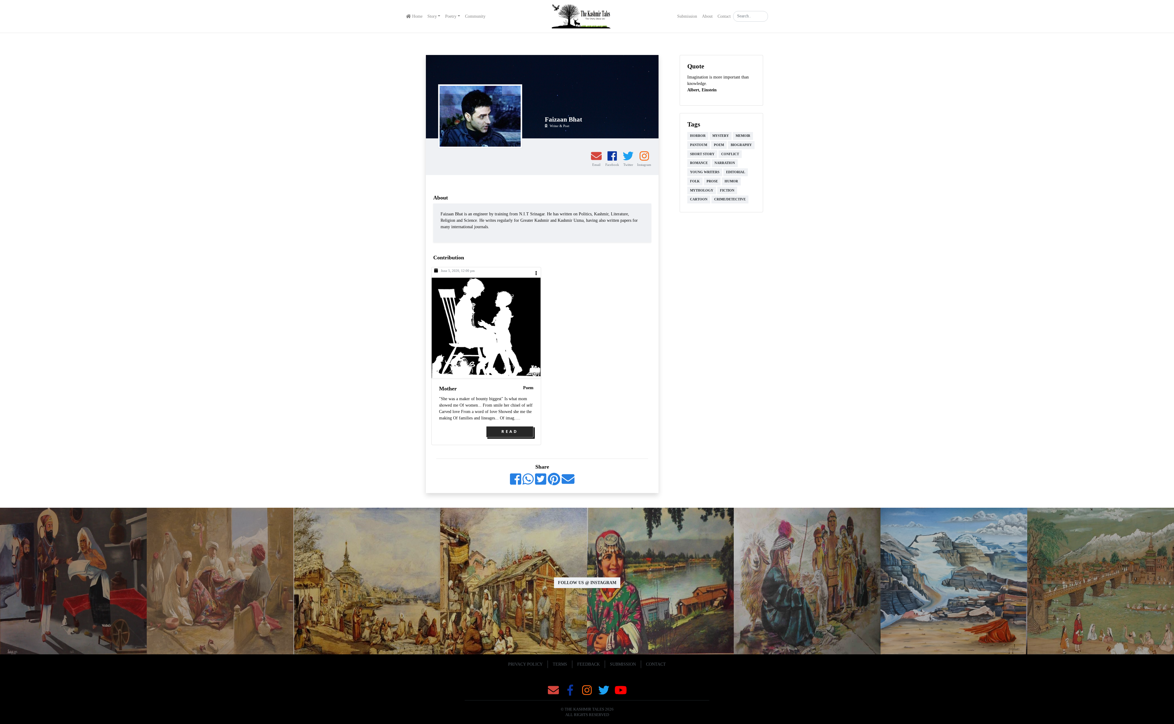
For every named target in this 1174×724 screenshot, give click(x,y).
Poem (528, 388)
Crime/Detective (730, 199)
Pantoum (698, 145)
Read (509, 431)
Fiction (727, 190)
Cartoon (698, 199)
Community (475, 16)
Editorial (735, 172)
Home (417, 16)
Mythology (701, 190)
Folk (695, 181)
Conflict (730, 154)
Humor (731, 181)
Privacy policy (525, 664)
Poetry (450, 16)
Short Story (702, 154)
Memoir (743, 135)
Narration (724, 163)
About (707, 16)
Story (432, 16)
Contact (724, 16)
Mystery (720, 135)
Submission (687, 16)
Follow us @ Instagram (587, 582)
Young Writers (704, 172)
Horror (698, 135)
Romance (699, 163)
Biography (741, 145)
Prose (712, 181)
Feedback (588, 664)
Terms (560, 664)
